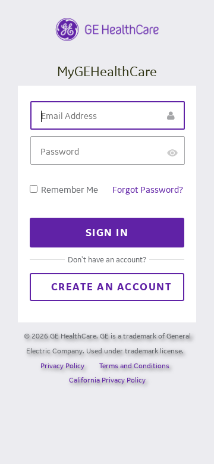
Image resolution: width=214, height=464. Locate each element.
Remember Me (69, 189)
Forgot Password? (147, 189)
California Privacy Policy (107, 380)
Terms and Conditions (134, 365)
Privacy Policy (62, 365)
